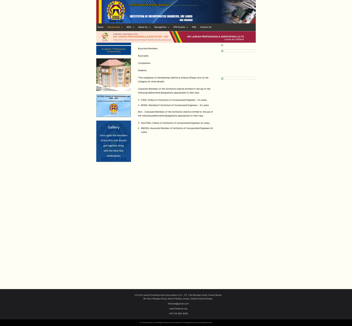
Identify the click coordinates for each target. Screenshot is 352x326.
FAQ (194, 27)
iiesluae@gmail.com (178, 303)
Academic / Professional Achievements (113, 50)
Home (100, 27)
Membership (114, 27)
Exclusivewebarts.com (203, 322)
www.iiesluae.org (178, 308)
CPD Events (179, 27)
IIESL (129, 27)
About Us (143, 27)
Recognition (160, 27)
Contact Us (205, 27)
